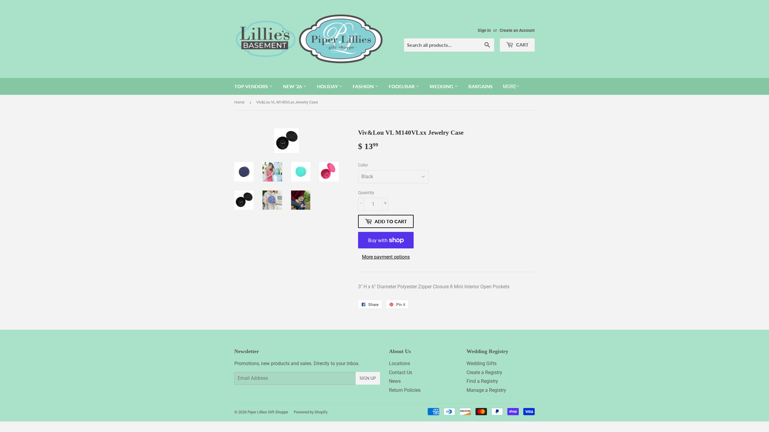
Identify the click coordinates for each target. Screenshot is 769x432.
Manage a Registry (486, 390)
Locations (399, 363)
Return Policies (405, 390)
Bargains (480, 86)
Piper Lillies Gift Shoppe (268, 412)
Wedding (442, 86)
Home (239, 102)
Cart (522, 44)
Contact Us (400, 372)
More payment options (386, 257)
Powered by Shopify (310, 412)
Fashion (364, 86)
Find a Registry (482, 381)
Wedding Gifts (482, 363)
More (509, 86)
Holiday (328, 86)
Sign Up (368, 378)
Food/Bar (402, 86)
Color (363, 165)
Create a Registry (484, 372)
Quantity (366, 192)
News (395, 381)
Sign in (484, 30)
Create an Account (517, 30)
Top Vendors (251, 86)
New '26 (293, 86)
